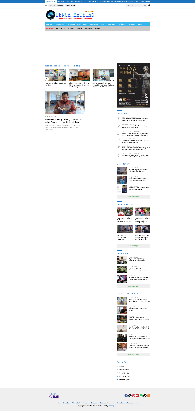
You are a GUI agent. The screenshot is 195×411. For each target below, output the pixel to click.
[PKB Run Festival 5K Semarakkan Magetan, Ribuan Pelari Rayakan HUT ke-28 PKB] (122, 269)
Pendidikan (89, 28)
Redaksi (86, 403)
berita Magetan (124, 369)
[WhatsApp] (141, 396)
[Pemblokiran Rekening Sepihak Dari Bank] (55, 75)
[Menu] (46, 5)
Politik (85, 24)
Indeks (97, 28)
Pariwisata (131, 24)
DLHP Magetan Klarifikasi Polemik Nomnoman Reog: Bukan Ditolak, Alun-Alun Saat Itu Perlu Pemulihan (139, 179)
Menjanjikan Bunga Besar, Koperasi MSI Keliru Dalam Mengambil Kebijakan (64, 120)
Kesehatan (121, 24)
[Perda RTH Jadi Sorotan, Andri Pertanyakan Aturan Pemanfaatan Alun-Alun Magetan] (122, 189)
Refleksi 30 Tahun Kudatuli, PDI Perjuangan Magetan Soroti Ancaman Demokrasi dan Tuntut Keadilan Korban (139, 278)
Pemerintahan (59, 24)
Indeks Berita (70, 5)
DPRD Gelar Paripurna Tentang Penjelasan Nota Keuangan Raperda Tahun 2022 (136, 148)
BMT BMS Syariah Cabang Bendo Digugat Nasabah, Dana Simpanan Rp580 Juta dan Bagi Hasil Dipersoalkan (103, 85)
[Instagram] (133, 396)
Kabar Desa (111, 24)
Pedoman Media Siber (107, 403)
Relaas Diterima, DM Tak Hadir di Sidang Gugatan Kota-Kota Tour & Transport (79, 85)
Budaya (79, 28)
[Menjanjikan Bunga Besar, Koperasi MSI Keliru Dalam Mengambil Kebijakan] (65, 102)
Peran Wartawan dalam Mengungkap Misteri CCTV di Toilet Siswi (134, 127)
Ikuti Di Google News (56, 5)
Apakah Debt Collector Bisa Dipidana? (138, 309)
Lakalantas (94, 24)
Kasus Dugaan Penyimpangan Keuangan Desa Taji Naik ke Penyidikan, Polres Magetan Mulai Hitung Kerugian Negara (139, 346)
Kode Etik (66, 403)
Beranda (49, 24)
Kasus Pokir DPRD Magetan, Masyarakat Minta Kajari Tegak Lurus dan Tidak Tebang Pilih (139, 337)
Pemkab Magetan (125, 376)
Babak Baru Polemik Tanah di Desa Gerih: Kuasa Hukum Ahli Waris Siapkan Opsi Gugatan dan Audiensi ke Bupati (139, 328)
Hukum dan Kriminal (74, 24)
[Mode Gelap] (149, 5)
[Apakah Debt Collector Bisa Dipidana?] (122, 310)
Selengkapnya (133, 197)
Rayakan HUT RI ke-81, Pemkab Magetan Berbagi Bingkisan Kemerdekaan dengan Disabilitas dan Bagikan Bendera (142, 220)
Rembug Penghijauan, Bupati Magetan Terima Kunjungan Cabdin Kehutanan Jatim (135, 134)
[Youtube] (137, 396)
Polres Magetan (124, 373)
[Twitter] (130, 396)
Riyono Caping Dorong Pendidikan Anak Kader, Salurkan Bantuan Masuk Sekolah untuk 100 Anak (137, 260)
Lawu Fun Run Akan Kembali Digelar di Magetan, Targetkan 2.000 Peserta (135, 119)
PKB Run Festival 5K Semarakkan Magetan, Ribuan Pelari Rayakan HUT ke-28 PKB (139, 269)
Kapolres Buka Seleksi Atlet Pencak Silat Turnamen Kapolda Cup (135, 141)
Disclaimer (94, 403)
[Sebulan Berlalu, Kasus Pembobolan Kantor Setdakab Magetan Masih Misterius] (122, 319)
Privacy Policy (76, 403)
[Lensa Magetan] (70, 15)
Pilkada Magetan (124, 380)
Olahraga (71, 28)
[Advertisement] (97, 46)
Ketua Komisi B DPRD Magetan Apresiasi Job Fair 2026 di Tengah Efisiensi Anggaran (142, 237)
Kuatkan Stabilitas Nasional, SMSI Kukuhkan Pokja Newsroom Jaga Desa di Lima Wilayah (139, 170)
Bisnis (102, 24)
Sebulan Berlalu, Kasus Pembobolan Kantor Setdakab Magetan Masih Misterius (139, 318)
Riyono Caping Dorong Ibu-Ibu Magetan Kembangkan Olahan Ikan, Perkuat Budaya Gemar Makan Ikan (124, 237)
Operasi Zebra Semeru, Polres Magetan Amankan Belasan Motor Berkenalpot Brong (135, 156)
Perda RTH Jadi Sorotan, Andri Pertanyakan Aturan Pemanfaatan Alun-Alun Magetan (103, 1)
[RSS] (148, 396)
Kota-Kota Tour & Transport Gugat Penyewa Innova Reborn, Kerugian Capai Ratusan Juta (139, 300)
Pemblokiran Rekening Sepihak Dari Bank (55, 84)
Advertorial (50, 28)
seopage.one (112, 406)
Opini (140, 24)
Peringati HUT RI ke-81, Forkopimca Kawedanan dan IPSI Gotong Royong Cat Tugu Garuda (124, 220)
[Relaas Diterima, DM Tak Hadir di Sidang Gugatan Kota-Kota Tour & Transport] (79, 75)
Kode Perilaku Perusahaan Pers (128, 403)
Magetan (122, 366)
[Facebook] (126, 396)
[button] (145, 5)
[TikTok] (145, 395)
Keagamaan (60, 28)
